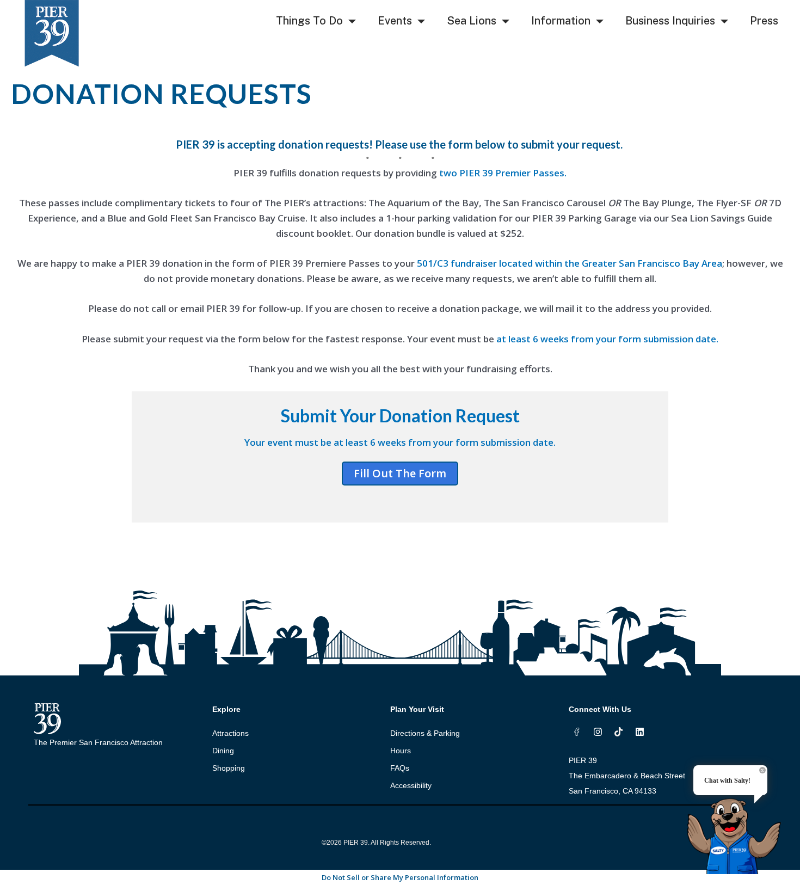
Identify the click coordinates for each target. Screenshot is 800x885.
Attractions (230, 733)
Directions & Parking (425, 733)
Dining (223, 750)
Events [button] (395, 20)
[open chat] (737, 826)
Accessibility (411, 785)
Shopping (228, 768)
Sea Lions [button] (471, 20)
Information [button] (560, 20)
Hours (400, 750)
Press (764, 20)
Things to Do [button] (309, 20)
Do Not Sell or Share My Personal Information (400, 877)
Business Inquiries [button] (670, 20)
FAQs (399, 768)
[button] (352, 21)
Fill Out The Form (400, 473)
